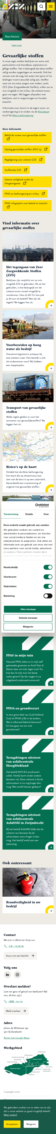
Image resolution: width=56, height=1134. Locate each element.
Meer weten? (10, 1115)
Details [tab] (29, 514)
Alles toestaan (28, 609)
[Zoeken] (41, 6)
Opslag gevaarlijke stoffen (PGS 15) (27, 149)
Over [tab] (46, 514)
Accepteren (12, 1124)
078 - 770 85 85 (16, 946)
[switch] (48, 576)
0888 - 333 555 (16, 1001)
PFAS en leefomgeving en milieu (26, 193)
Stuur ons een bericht (17, 955)
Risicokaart (43, 111)
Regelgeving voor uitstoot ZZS (25, 159)
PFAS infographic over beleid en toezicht (28, 203)
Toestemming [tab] (11, 514)
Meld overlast (13, 1011)
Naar (12, 36)
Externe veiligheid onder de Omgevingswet (28, 181)
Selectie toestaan (28, 618)
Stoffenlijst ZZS (17, 169)
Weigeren (28, 626)
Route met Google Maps (17, 1038)
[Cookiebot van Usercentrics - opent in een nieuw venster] (39, 506)
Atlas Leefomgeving (22, 115)
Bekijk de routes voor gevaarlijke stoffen (28, 135)
